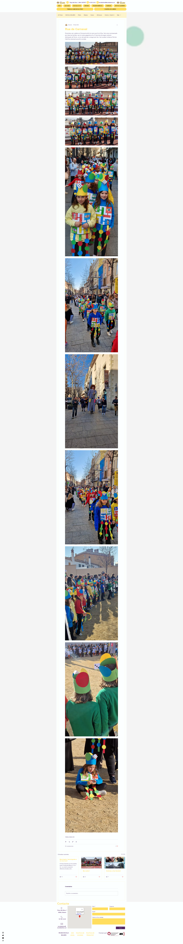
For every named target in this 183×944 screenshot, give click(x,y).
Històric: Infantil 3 (109, 15)
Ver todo (123, 854)
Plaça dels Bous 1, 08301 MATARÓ (78, 2)
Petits (79, 15)
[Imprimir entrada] (76, 841)
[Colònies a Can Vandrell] (114, 862)
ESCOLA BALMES (70, 15)
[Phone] (87, 2)
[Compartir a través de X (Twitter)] (69, 841)
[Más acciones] (117, 25)
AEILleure (99, 15)
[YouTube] (3, 938)
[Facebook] (3, 941)
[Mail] (97, 2)
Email (93, 911)
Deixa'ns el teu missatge (97, 917)
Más (118, 15)
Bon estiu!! (86, 871)
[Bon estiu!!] (91, 862)
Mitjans (86, 15)
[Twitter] (3, 935)
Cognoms (112, 906)
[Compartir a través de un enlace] (72, 841)
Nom (93, 906)
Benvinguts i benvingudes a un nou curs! (68, 860)
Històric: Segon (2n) (69, 836)
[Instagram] (3, 933)
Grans (92, 15)
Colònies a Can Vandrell (113, 871)
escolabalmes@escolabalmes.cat (105, 2)
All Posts (60, 15)
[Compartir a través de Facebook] (65, 841)
